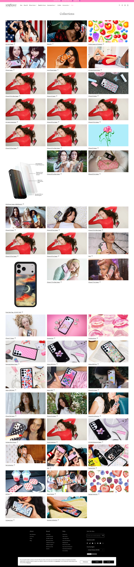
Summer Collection (52, 520)
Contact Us (64, 534)
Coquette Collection (93, 416)
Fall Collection (9, 465)
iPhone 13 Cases (92, 96)
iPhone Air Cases (92, 390)
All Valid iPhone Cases (94, 70)
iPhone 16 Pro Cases (93, 174)
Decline (97, 561)
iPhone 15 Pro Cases (52, 122)
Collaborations (92, 338)
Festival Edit (91, 468)
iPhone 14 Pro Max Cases (53, 148)
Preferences (85, 561)
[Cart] (127, 5)
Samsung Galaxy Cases (12, 364)
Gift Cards (48, 534)
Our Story (32, 536)
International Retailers (67, 548)
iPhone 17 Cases (10, 338)
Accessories (50, 338)
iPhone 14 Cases (51, 96)
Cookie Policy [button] (57, 561)
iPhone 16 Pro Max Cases (53, 174)
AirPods (8, 494)
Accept (108, 561)
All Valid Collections (11, 122)
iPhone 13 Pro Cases (52, 256)
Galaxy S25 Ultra (51, 364)
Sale (89, 256)
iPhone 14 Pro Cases (93, 122)
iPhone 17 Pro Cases (93, 282)
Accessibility (65, 550)
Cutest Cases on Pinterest (95, 44)
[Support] (125, 5)
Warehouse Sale (49, 546)
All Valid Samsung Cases (94, 442)
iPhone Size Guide (66, 544)
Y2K (48, 468)
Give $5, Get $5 (49, 538)
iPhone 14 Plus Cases (11, 256)
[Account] (122, 5)
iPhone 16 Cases (10, 230)
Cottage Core (9, 520)
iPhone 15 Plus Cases (11, 148)
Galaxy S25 (50, 390)
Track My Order (65, 538)
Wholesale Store (49, 540)
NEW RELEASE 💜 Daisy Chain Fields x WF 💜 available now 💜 (67, 1)
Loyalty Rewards (49, 536)
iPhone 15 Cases (92, 148)
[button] (119, 5)
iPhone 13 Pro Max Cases (94, 230)
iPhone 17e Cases (51, 416)
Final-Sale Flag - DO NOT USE (13, 312)
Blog (31, 540)
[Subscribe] (103, 535)
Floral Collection (51, 442)
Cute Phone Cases (52, 70)
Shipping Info (65, 542)
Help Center (65, 536)
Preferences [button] (28, 562)
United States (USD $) (93, 550)
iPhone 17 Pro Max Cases (53, 282)
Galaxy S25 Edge (10, 390)
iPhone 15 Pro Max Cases (12, 96)
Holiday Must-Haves (11, 442)
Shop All (49, 44)
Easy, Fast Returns (66, 540)
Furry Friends (50, 494)
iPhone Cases (9, 70)
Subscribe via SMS (91, 539)
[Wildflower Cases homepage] (11, 5)
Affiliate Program (49, 544)
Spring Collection (93, 494)
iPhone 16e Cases (10, 416)
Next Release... (33, 534)
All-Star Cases (9, 44)
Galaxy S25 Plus (92, 364)
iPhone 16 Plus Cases (52, 230)
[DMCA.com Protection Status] (95, 554)
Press (31, 538)
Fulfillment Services (50, 542)
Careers (47, 548)
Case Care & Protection (67, 546)
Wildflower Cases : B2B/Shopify (14, 204)
